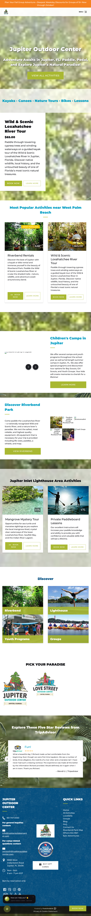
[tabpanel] (23, 362)
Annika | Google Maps (67, 771)
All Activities (69, 813)
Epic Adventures (71, 836)
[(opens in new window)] (15, 673)
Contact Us (68, 827)
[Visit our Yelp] (16, 894)
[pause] (44, 85)
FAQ (65, 824)
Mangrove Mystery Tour (22, 519)
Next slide (83, 759)
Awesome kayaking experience (47, 747)
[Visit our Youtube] (20, 894)
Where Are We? (70, 833)
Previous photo (28, 367)
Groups (66, 819)
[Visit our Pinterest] (19, 889)
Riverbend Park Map (73, 830)
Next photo (35, 367)
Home (66, 810)
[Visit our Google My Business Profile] (9, 889)
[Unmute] (47, 85)
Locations (67, 816)
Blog (65, 821)
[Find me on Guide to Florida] (45, 849)
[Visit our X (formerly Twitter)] (11, 894)
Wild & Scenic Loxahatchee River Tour (19, 126)
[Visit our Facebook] (4, 889)
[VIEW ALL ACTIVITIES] (45, 68)
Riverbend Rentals (21, 255)
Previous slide (7, 759)
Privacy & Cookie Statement (45, 911)
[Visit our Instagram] (14, 889)
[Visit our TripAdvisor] (5, 894)
